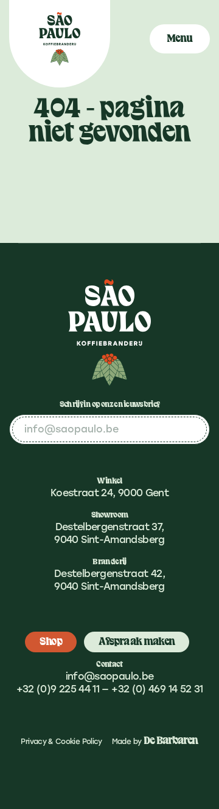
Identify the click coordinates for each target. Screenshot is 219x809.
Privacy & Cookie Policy (61, 741)
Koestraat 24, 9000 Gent (109, 493)
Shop (51, 641)
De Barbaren (171, 740)
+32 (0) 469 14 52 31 (157, 689)
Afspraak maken (137, 641)
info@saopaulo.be (110, 676)
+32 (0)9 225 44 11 (57, 689)
